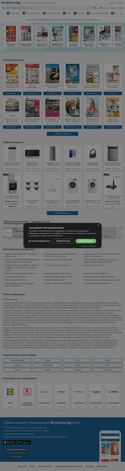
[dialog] (62, 235)
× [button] (98, 225)
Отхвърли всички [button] (63, 241)
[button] (39, 241)
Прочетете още (57, 236)
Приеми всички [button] (85, 241)
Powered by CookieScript (88, 246)
